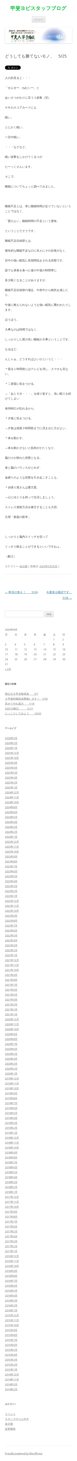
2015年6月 (11, 1345)
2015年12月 (12, 1315)
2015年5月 (11, 1350)
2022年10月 (12, 911)
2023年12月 (12, 842)
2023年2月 (11, 891)
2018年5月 (11, 1172)
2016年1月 (11, 1310)
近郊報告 (10, 1429)
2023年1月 (11, 896)
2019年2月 (11, 1128)
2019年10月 (12, 1088)
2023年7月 (11, 866)
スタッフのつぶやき (17, 1419)
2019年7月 (11, 1103)
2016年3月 (11, 1300)
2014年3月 (11, 1384)
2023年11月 (12, 846)
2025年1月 (11, 787)
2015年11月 (12, 1320)
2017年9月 (11, 1212)
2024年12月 (12, 792)
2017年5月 (11, 1231)
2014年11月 (12, 1379)
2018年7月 (11, 1162)
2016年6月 (11, 1286)
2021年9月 (11, 975)
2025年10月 (12, 758)
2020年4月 (11, 1059)
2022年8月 (11, 920)
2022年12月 (12, 901)
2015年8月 (11, 1335)
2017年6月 (11, 1226)
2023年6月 (11, 871)
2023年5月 (11, 876)
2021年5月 (11, 994)
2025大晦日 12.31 (19, 708)
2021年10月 (12, 970)
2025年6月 (11, 768)
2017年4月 (11, 1236)
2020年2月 (11, 1068)
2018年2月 (11, 1187)
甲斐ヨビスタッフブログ (38, 8)
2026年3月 (11, 738)
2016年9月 (11, 1271)
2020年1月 (11, 1073)
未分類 (24, 566)
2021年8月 (11, 980)
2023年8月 (11, 861)
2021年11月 (12, 965)
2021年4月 (11, 999)
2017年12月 (12, 1197)
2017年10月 (12, 1207)
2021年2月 (11, 1009)
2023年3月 (11, 886)
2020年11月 (12, 1024)
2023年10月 (12, 851)
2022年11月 (12, 906)
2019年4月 (11, 1118)
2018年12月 (12, 1138)
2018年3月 (11, 1182)
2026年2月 (11, 743)
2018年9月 (11, 1152)
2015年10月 (12, 1325)
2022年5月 (11, 935)
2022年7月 (11, 925)
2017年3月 (11, 1241)
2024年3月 (11, 827)
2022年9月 (11, 916)
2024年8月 (11, 807)
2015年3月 (11, 1360)
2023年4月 (11, 881)
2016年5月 (11, 1290)
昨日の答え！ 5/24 (21, 592)
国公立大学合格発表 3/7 (21, 694)
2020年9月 (11, 1034)
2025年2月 (11, 782)
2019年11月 (12, 1083)
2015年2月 (11, 1364)
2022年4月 (11, 940)
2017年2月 (11, 1246)
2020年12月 (12, 1019)
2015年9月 (11, 1330)
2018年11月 (12, 1142)
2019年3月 (11, 1123)
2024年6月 (11, 812)
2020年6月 (11, 1049)
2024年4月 (11, 822)
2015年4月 (11, 1355)
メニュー (38, 19)
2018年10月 (12, 1147)
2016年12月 (12, 1256)
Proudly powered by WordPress (23, 1453)
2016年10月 (12, 1266)
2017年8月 (11, 1216)
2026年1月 (11, 748)
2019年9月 (11, 1093)
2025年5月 (11, 772)
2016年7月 (11, 1281)
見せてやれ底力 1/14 (19, 703)
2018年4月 (11, 1177)
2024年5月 (11, 817)
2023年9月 (11, 856)
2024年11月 (12, 797)
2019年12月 (12, 1078)
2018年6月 (11, 1167)
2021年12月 (12, 960)
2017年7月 (11, 1221)
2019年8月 (11, 1098)
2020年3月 (11, 1064)
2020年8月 (11, 1039)
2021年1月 (11, 1014)
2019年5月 (11, 1113)
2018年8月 (11, 1157)
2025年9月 (11, 763)
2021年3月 (11, 1004)
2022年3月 (11, 945)
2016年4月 (11, 1295)
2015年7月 (11, 1340)
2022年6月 (11, 930)
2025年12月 (12, 753)
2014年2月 (11, 1389)
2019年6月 (11, 1108)
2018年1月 (11, 1192)
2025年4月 (11, 777)
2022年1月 (11, 955)
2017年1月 (11, 1251)
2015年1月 (11, 1369)
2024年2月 (11, 832)
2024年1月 (11, 837)
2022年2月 (11, 950)
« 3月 (8, 669)
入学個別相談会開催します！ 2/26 (26, 698)
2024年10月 (12, 802)
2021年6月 (11, 990)
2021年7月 (11, 985)
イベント (10, 1414)
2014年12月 (12, 1374)
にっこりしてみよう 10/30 (23, 713)
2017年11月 (12, 1202)
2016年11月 (12, 1261)
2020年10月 (12, 1029)
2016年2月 (11, 1305)
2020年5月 (11, 1054)
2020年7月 (11, 1044)
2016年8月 (11, 1276)
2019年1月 (11, 1133)
